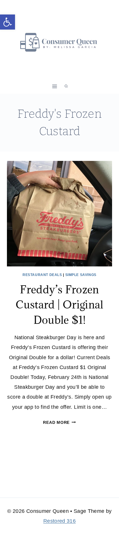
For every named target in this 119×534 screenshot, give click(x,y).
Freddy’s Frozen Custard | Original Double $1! (59, 304)
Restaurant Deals (42, 275)
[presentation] (59, 213)
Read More (59, 422)
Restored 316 (59, 521)
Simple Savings (80, 275)
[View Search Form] (66, 86)
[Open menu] (54, 86)
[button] (7, 22)
